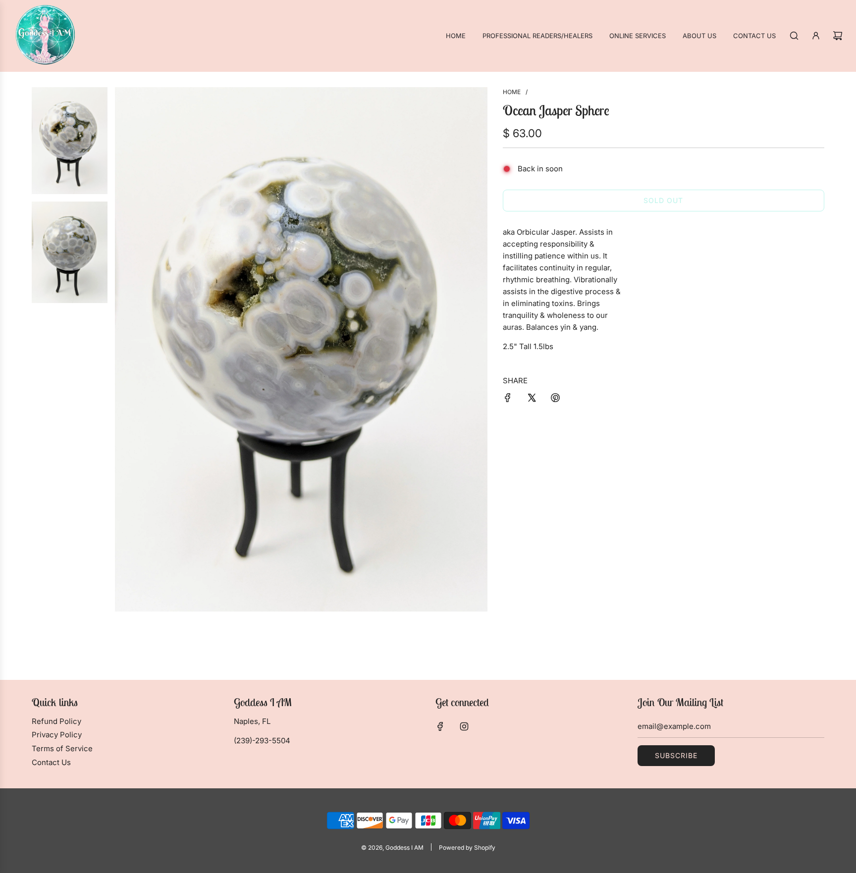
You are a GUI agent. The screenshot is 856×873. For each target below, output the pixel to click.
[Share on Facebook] (508, 399)
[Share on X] (531, 399)
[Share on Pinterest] (555, 399)
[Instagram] (464, 726)
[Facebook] (440, 726)
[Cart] (838, 36)
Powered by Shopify (467, 847)
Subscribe (676, 755)
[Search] (794, 36)
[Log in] (816, 36)
